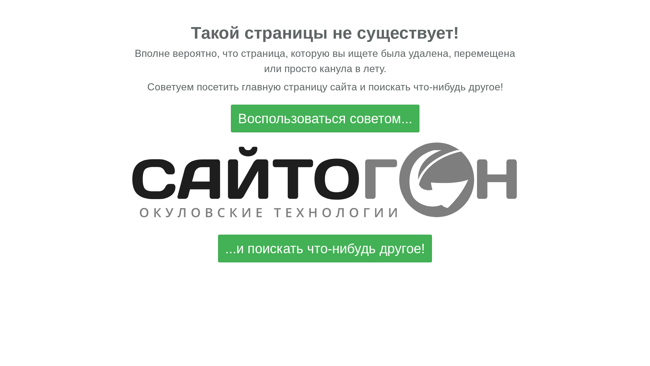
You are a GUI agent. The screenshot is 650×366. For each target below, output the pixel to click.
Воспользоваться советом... (325, 118)
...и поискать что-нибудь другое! (325, 248)
